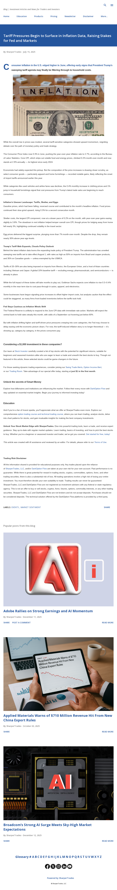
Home (6, 16)
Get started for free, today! (98, 434)
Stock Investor (21, 351)
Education (22, 16)
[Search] (105, 5)
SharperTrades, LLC (15, 468)
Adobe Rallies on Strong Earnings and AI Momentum (48, 611)
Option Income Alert (92, 367)
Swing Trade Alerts (74, 367)
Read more (108, 622)
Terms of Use (100, 442)
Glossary (22, 857)
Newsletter (70, 16)
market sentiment (31, 507)
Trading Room (15, 371)
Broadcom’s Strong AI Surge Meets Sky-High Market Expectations (47, 827)
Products (38, 16)
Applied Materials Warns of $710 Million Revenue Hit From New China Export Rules (57, 717)
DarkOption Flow (97, 388)
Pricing (54, 16)
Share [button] (107, 507)
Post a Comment (21, 622)
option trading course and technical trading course (40, 414)
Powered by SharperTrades (60, 878)
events (15, 507)
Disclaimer (88, 16)
